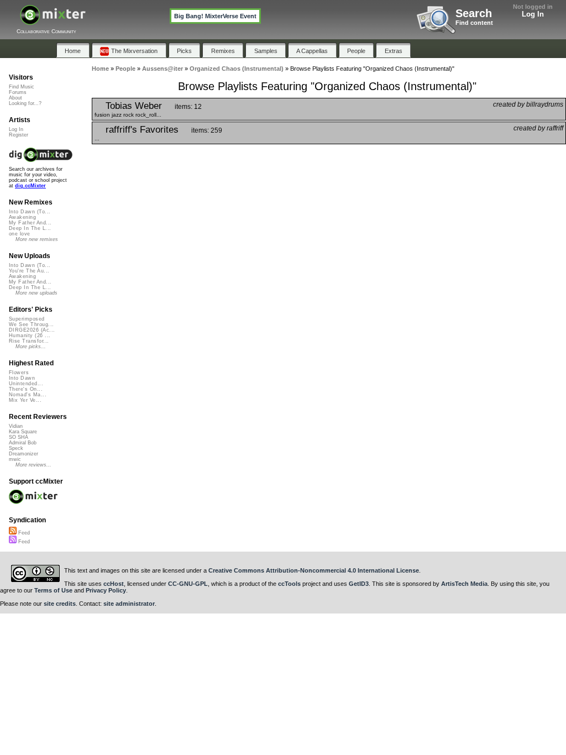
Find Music (21, 87)
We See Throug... (31, 324)
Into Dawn (22, 378)
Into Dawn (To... (29, 211)
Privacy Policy (106, 590)
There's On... (26, 389)
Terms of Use (53, 590)
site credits (60, 603)
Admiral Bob (22, 442)
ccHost (113, 583)
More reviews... (33, 465)
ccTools (289, 583)
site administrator (129, 603)
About (15, 98)
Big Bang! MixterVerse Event (215, 16)
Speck (16, 448)
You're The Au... (29, 271)
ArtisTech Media (464, 583)
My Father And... (30, 223)
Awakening (22, 217)
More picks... (30, 346)
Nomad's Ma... (27, 394)
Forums (18, 92)
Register (18, 135)
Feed (23, 533)
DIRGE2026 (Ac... (32, 330)
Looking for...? (25, 103)
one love (19, 234)
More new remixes (36, 239)
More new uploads (36, 293)
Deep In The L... (30, 228)
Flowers (19, 372)
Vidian (16, 426)
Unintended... (26, 383)
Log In (533, 14)
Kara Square (23, 431)
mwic (15, 459)
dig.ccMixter (30, 185)
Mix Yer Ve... (25, 400)
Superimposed (27, 319)
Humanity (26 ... (29, 335)
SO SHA (18, 437)
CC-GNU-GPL (188, 583)
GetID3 (359, 583)
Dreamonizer (23, 454)
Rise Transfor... (29, 341)
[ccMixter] (53, 21)
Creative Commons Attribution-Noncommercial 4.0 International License (313, 570)
